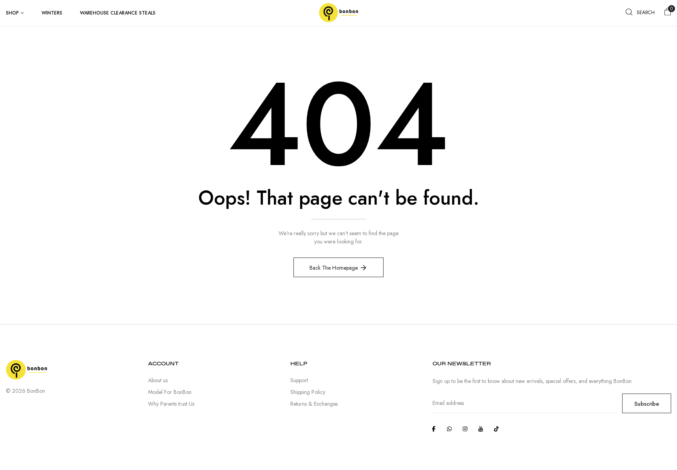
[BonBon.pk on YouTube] (481, 429)
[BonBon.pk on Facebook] (434, 429)
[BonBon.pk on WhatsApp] (449, 429)
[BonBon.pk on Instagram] (465, 429)
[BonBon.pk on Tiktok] (496, 429)
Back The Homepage (334, 268)
